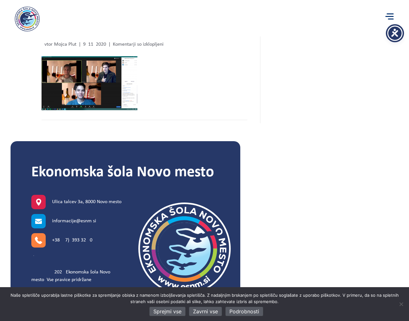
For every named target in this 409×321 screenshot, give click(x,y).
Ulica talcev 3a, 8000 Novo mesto (86, 201)
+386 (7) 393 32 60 (72, 240)
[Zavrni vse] (401, 304)
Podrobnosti (244, 311)
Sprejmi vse (167, 311)
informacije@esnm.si (74, 221)
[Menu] (389, 16)
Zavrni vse (205, 311)
